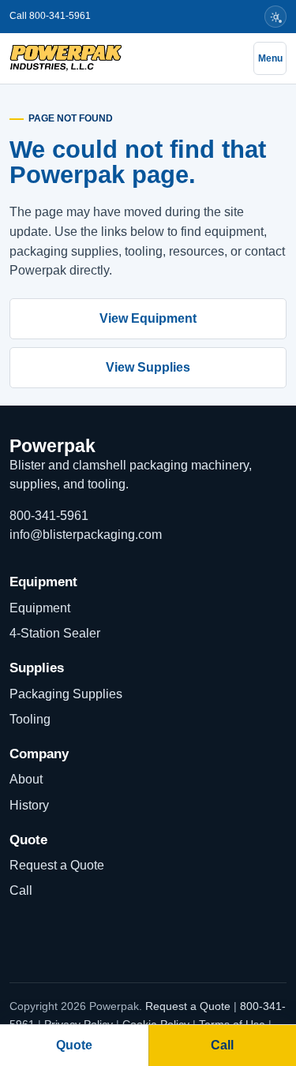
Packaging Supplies (65, 694)
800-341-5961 (48, 515)
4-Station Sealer (54, 633)
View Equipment (148, 318)
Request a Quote (56, 865)
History (29, 805)
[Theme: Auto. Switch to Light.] (275, 17)
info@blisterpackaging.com (85, 534)
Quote (74, 1045)
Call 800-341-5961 (50, 15)
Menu (270, 58)
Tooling (30, 719)
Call (20, 890)
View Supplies (148, 367)
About (26, 779)
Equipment (39, 608)
